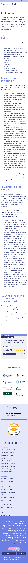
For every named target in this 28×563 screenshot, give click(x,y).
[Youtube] (16, 443)
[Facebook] (2, 443)
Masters (4, 512)
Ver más (23, 353)
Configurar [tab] (14, 548)
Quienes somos (6, 515)
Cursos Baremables (8, 507)
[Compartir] (24, 350)
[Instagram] (5, 443)
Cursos (4, 510)
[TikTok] (20, 443)
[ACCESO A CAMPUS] (15, 4)
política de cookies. (17, 544)
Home (2, 10)
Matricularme (9, 354)
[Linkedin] (9, 443)
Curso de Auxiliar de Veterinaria (7, 0)
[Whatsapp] (12, 443)
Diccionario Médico (11, 10)
